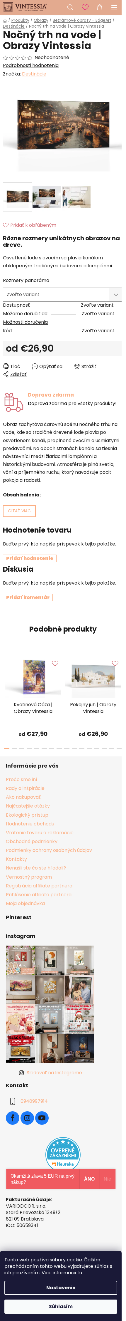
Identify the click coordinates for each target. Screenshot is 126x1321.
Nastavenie (60, 1287)
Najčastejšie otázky (28, 806)
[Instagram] (27, 1118)
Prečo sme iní (21, 779)
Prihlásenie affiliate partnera (38, 894)
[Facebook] (12, 1118)
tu (79, 1272)
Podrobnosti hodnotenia (31, 65)
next (120, 673)
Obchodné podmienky (31, 841)
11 (89, 748)
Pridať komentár (28, 597)
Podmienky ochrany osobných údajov (49, 850)
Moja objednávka (25, 903)
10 (81, 748)
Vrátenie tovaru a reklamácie (40, 832)
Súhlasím (61, 1306)
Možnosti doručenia (25, 322)
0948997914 (34, 1101)
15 (119, 748)
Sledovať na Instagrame (54, 1072)
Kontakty (16, 859)
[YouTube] (42, 1118)
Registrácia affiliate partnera (39, 885)
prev (6, 673)
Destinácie (34, 74)
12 (97, 748)
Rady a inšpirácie (25, 788)
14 (112, 748)
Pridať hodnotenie (29, 558)
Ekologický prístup (27, 815)
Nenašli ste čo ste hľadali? (36, 868)
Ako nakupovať (23, 797)
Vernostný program (29, 877)
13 (104, 748)
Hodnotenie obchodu (30, 823)
